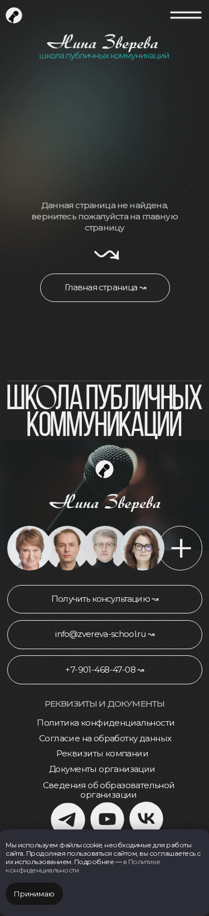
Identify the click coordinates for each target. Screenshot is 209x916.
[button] (104, 599)
